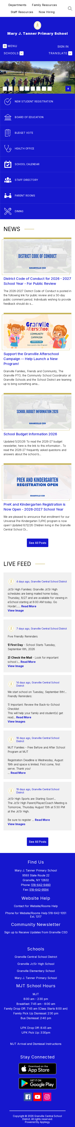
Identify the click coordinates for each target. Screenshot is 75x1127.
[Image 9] (49, 89)
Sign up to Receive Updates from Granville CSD (36, 932)
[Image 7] (38, 89)
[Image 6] (33, 89)
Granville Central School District (36, 957)
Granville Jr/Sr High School (35, 964)
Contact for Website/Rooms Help (36, 906)
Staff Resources (22, 12)
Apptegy (45, 1121)
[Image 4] (22, 89)
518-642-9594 (39, 889)
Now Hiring (47, 12)
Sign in (63, 46)
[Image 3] (16, 89)
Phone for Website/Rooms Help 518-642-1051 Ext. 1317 (35, 914)
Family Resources (44, 5)
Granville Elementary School (36, 971)
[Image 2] (10, 89)
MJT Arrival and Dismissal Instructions (35, 1044)
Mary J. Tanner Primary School (36, 978)
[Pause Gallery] (68, 88)
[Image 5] (27, 89)
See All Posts (37, 543)
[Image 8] (44, 89)
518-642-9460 (41, 885)
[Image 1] (5, 89)
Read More (28, 606)
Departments (17, 5)
